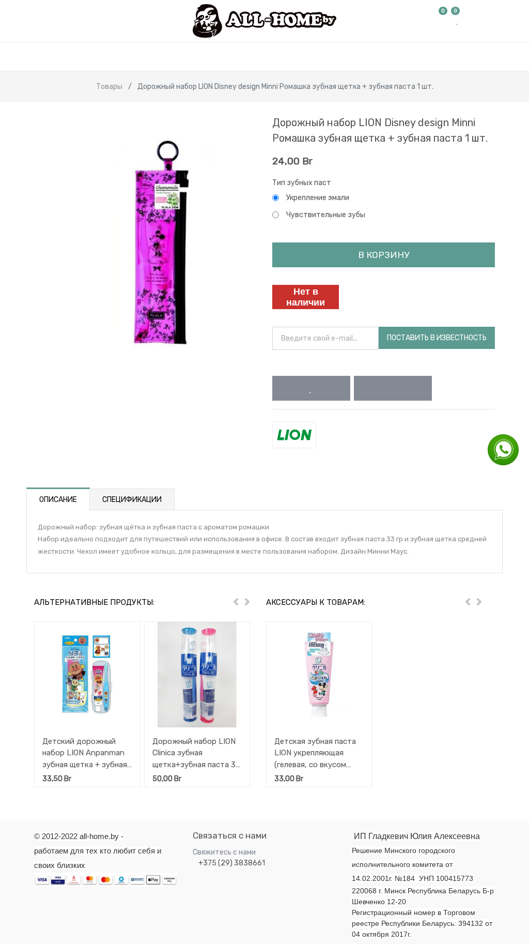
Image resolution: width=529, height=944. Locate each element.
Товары (109, 86)
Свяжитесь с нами (224, 852)
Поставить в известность (437, 337)
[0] (443, 20)
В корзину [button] (383, 255)
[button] (311, 388)
